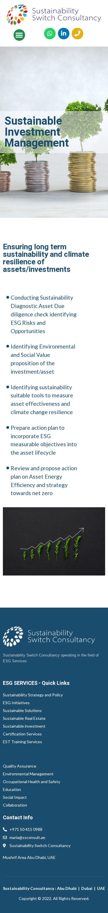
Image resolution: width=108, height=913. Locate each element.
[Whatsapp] (50, 33)
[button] (19, 35)
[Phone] (77, 33)
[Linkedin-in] (63, 33)
